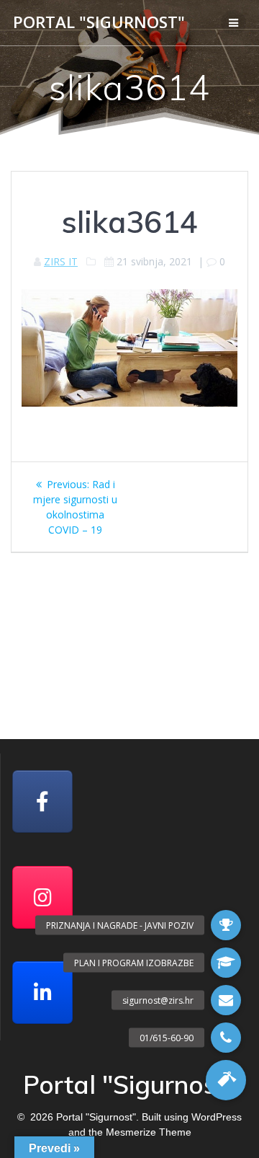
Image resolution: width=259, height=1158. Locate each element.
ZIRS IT (61, 261)
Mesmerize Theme (148, 1132)
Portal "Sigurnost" (99, 22)
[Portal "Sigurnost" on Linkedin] (42, 992)
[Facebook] (42, 801)
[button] (226, 1080)
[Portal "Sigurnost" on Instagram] (42, 897)
